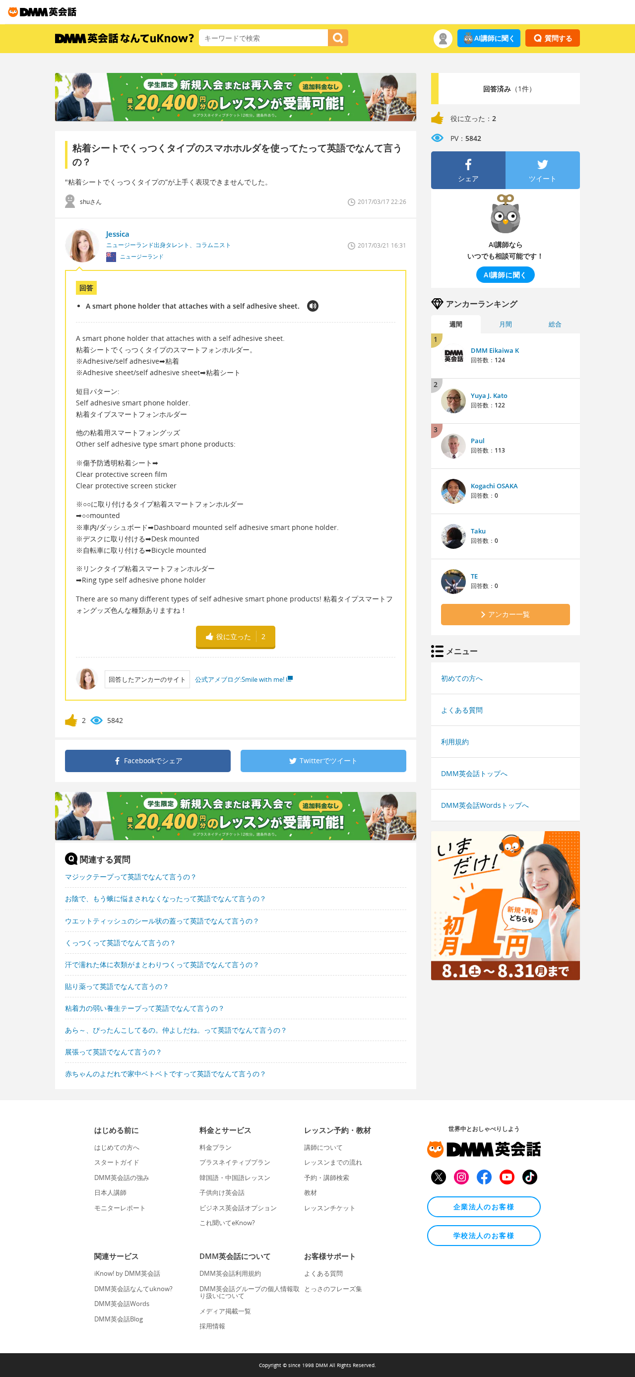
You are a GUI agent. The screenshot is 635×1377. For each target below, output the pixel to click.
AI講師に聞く (494, 38)
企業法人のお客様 (483, 1206)
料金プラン (215, 1147)
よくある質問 (462, 710)
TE (474, 576)
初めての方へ (462, 678)
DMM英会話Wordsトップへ (485, 805)
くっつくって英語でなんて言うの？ (120, 942)
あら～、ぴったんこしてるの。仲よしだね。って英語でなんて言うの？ (176, 1030)
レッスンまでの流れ (333, 1162)
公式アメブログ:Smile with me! (239, 679)
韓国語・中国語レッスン (234, 1177)
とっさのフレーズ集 (333, 1288)
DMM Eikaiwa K (495, 350)
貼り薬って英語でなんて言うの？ (117, 986)
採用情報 (212, 1325)
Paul (478, 440)
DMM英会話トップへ (474, 773)
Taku (478, 530)
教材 (310, 1192)
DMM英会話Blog (118, 1318)
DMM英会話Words (121, 1303)
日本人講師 (110, 1192)
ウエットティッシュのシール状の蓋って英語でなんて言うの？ (162, 920)
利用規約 (455, 741)
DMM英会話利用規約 (230, 1273)
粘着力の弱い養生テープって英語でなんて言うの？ (145, 1008)
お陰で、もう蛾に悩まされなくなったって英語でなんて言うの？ (165, 898)
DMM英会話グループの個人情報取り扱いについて (249, 1292)
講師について (323, 1147)
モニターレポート (120, 1207)
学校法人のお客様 (483, 1235)
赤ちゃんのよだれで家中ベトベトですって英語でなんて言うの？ (165, 1073)
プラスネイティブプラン (234, 1162)
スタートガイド (116, 1162)
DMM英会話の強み (121, 1177)
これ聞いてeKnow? (227, 1222)
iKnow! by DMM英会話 (127, 1273)
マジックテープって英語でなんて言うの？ (131, 876)
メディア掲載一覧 (225, 1311)
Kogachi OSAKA (494, 485)
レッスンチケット (330, 1207)
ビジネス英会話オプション (238, 1207)
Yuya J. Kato (489, 395)
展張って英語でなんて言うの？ (113, 1051)
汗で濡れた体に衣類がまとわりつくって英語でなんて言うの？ (162, 964)
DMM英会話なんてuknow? (133, 1288)
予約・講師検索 (326, 1177)
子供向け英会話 (222, 1192)
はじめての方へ (116, 1147)
